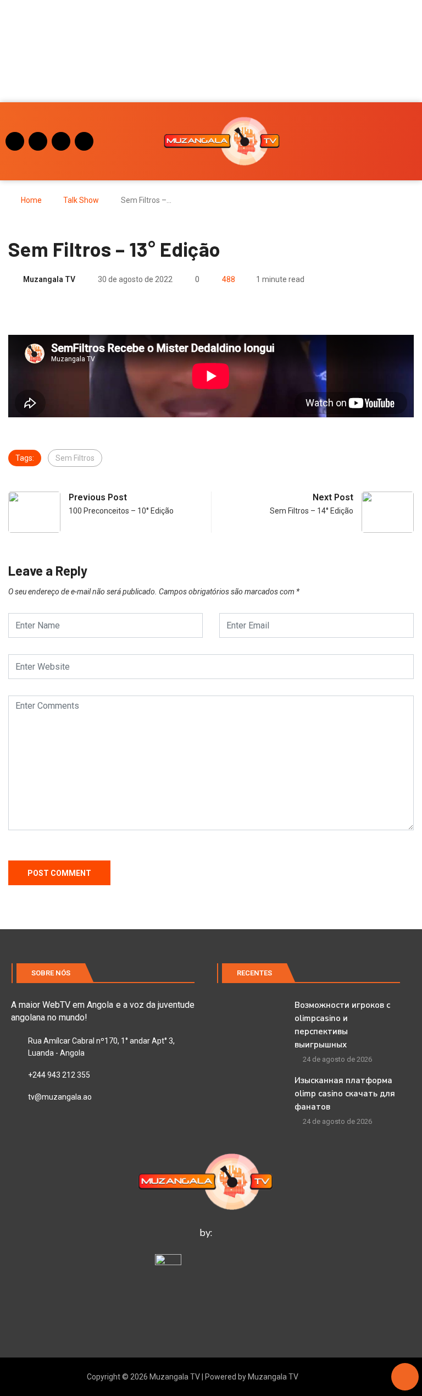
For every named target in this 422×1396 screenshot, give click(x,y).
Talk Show (81, 200)
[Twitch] (84, 141)
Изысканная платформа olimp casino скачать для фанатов (345, 1093)
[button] (22, 51)
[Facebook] (38, 141)
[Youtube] (61, 141)
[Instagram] (14, 141)
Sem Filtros (75, 458)
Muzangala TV (49, 279)
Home (31, 200)
